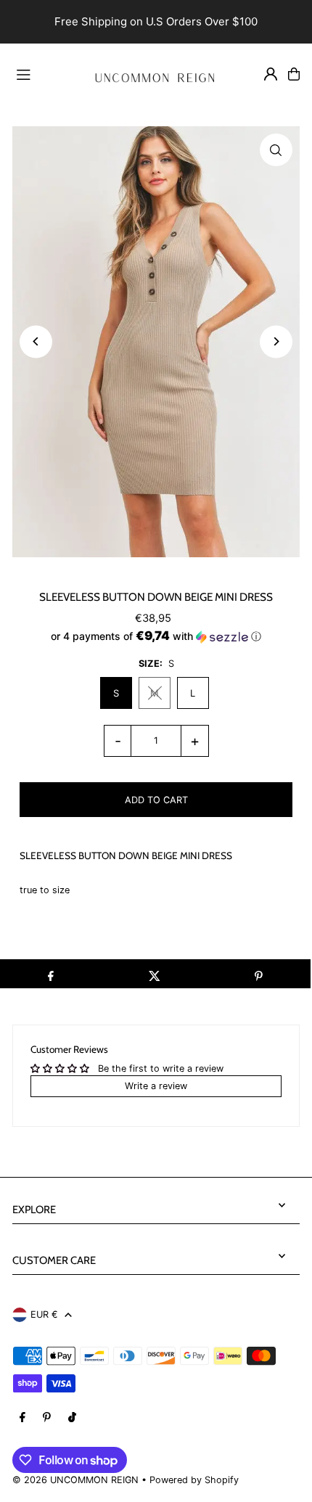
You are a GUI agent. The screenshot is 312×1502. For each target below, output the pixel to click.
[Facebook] (22, 1418)
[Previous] (36, 341)
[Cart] (294, 74)
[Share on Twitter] (154, 973)
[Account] (270, 74)
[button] (156, 636)
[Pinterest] (47, 1418)
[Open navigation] (43, 73)
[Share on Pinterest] (259, 973)
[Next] (276, 341)
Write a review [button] (156, 1085)
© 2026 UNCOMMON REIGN (75, 1479)
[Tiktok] (72, 1418)
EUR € (43, 1314)
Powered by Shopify (194, 1479)
